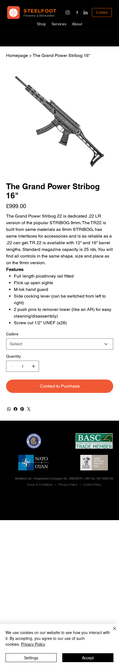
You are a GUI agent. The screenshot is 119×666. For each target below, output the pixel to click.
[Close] (111, 631)
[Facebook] (15, 409)
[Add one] (33, 366)
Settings (31, 657)
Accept (88, 657)
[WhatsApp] (9, 409)
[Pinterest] (22, 409)
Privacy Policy (33, 644)
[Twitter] (29, 409)
